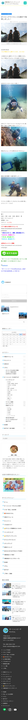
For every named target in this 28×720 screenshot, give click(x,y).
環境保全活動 (6, 663)
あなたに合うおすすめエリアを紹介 (13, 551)
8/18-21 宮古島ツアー (8, 239)
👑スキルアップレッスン (10, 536)
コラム (14, 367)
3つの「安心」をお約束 (10, 509)
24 (10, 342)
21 (24, 340)
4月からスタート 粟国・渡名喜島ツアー (13, 233)
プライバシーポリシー (8, 701)
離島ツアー (10, 398)
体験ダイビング (15, 405)
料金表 (6, 562)
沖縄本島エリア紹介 (9, 554)
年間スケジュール (14, 356)
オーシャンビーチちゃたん (15, 630)
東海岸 (9, 393)
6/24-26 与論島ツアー (8, 235)
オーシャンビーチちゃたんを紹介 (12, 506)
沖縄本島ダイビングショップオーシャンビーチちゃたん (12, 2)
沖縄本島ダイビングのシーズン (12, 558)
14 (24, 338)
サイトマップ (6, 705)
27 (20, 342)
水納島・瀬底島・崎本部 (13, 383)
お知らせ (14, 364)
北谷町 (9, 391)
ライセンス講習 (15, 402)
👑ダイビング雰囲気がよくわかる (12, 528)
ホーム (6, 502)
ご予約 (4, 668)
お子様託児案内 (7, 659)
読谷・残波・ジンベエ (12, 390)
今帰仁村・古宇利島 (12, 385)
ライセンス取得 (7, 679)
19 (17, 340)
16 (7, 340)
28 (24, 342)
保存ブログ (15, 421)
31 (10, 344)
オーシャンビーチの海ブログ (6, 14)
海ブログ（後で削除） (14, 428)
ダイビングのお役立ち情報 (15, 370)
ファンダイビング (15, 379)
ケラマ (9, 396)
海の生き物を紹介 (15, 417)
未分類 (14, 424)
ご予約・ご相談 (8, 573)
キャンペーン (14, 360)
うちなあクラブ (8, 524)
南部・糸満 (10, 395)
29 (3, 344)
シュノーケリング (11, 415)
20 (20, 340)
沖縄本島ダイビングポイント (10, 688)
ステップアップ (15, 403)
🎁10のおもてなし (9, 513)
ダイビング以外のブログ (15, 419)
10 (10, 338)
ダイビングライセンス (10, 539)
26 (17, 342)
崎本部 (9, 410)
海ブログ (6, 569)
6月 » (7, 346)
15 (3, 340)
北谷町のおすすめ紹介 (15, 373)
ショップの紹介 (7, 650)
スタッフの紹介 (7, 652)
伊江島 (9, 381)
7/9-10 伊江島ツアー (8, 237)
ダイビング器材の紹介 (15, 372)
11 (14, 338)
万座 (8, 386)
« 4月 (3, 346)
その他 (9, 399)
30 (7, 344)
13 (20, 338)
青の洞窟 (9, 409)
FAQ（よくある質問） (8, 694)
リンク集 (5, 666)
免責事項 (5, 703)
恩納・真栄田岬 (11, 388)
